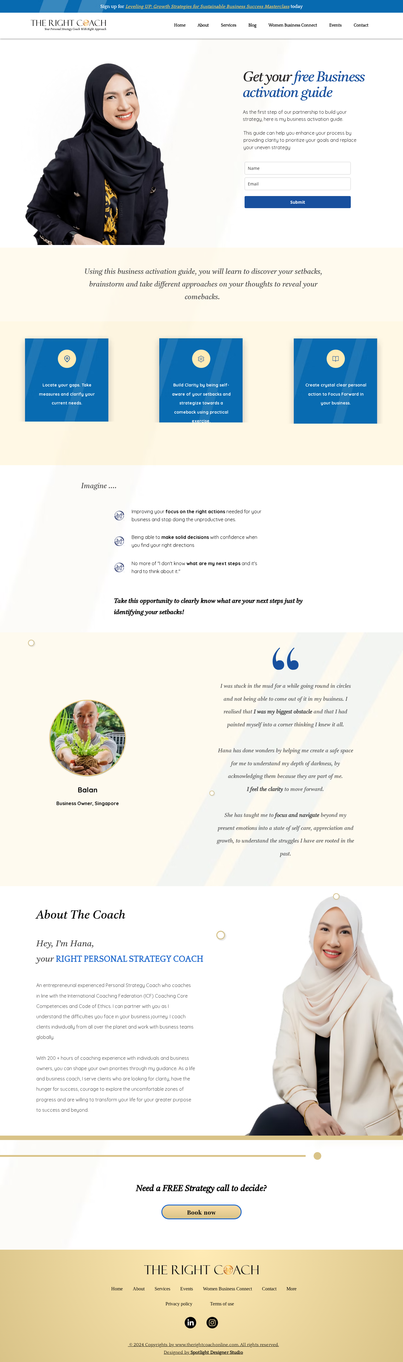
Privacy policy (179, 1303)
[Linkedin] (190, 1322)
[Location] (67, 359)
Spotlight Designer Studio (217, 1352)
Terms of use (222, 1303)
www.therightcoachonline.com (206, 1344)
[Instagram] (212, 1322)
